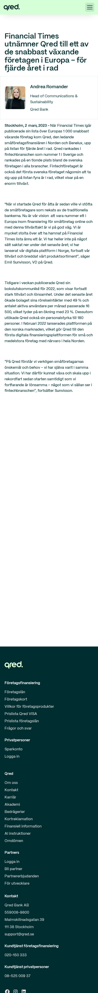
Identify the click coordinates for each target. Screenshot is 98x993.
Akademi (12, 804)
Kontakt (11, 790)
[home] (12, 7)
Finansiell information (23, 826)
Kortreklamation (19, 819)
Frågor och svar (18, 728)
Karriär (10, 797)
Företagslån (15, 692)
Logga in (12, 756)
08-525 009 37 (18, 976)
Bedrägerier (15, 812)
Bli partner (13, 869)
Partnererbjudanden (22, 876)
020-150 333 (16, 955)
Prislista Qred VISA (21, 714)
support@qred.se (19, 934)
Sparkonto (14, 749)
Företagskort (16, 699)
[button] (89, 7)
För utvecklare (17, 883)
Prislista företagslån (22, 721)
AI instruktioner (18, 833)
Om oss (11, 783)
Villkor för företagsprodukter (29, 706)
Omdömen (14, 841)
